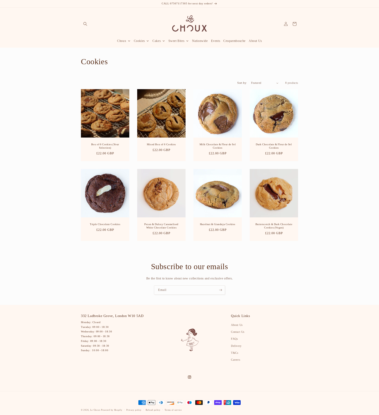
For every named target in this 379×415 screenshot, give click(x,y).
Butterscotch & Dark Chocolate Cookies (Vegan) (273, 226)
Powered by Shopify (111, 410)
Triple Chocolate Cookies (105, 224)
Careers (235, 359)
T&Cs (234, 352)
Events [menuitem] (215, 40)
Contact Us (237, 331)
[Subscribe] (220, 290)
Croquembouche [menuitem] (234, 40)
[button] (85, 24)
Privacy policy (134, 409)
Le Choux (95, 410)
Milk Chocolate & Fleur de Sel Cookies (218, 146)
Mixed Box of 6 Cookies (161, 144)
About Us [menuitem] (255, 40)
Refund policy (153, 409)
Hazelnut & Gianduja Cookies (217, 224)
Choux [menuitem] (121, 40)
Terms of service (173, 409)
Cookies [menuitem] (139, 40)
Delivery (236, 345)
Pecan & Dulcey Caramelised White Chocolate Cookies (161, 226)
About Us (237, 325)
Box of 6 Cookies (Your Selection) (105, 146)
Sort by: (242, 82)
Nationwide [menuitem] (200, 40)
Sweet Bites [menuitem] (176, 40)
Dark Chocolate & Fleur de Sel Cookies (274, 146)
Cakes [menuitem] (156, 40)
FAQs (234, 338)
